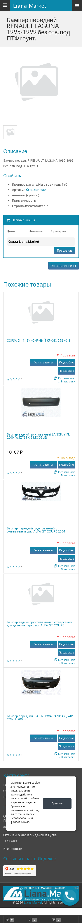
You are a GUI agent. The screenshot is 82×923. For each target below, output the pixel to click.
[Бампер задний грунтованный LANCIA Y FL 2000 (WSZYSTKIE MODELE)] (41, 402)
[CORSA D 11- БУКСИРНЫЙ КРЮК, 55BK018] (41, 312)
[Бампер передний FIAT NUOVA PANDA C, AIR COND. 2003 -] (41, 682)
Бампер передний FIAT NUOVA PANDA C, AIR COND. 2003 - (40, 717)
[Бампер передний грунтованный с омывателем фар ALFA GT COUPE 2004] (41, 491)
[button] (70, 896)
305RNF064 (38, 190)
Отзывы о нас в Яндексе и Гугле (30, 835)
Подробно (66, 362)
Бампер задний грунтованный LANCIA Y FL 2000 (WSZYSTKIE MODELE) (38, 435)
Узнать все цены (63, 266)
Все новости (12, 849)
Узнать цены (43, 362)
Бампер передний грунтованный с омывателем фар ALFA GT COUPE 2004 (36, 529)
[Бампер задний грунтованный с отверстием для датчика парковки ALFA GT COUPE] (41, 594)
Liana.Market (33, 902)
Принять (57, 803)
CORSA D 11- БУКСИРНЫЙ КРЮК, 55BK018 (39, 340)
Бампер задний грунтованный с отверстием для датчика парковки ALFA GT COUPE (39, 623)
